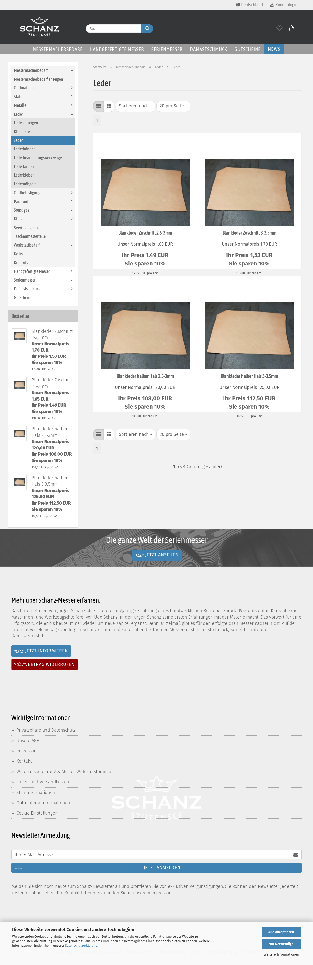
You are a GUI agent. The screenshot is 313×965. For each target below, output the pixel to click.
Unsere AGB (27, 740)
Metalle (20, 105)
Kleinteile (22, 131)
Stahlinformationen (35, 792)
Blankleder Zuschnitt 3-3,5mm (249, 233)
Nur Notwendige (281, 944)
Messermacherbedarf (57, 49)
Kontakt (24, 761)
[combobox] (135, 106)
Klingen (20, 218)
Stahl (18, 96)
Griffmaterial (24, 87)
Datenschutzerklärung (81, 945)
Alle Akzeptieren (281, 932)
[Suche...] (147, 28)
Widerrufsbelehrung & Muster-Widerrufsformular (64, 771)
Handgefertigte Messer (117, 49)
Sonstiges (21, 210)
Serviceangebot (26, 227)
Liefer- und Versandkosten (42, 782)
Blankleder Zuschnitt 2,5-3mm (145, 233)
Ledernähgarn (25, 183)
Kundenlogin (285, 4)
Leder (18, 114)
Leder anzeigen (26, 122)
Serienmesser (167, 49)
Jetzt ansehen (162, 555)
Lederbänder (24, 148)
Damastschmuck (208, 49)
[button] (292, 28)
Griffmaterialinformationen (43, 802)
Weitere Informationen (281, 955)
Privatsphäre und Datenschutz (46, 730)
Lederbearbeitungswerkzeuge (38, 157)
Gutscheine (248, 49)
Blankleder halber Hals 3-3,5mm (249, 376)
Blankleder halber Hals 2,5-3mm (145, 376)
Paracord (21, 201)
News (274, 49)
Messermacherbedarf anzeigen (38, 79)
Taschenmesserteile (30, 236)
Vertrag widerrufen (50, 664)
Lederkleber (24, 175)
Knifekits (21, 262)
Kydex (18, 253)
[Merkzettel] (279, 28)
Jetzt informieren (46, 651)
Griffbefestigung (27, 192)
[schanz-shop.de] (39, 27)
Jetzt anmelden (162, 867)
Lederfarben (24, 166)
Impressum (27, 751)
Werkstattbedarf (27, 245)
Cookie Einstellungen (37, 813)
